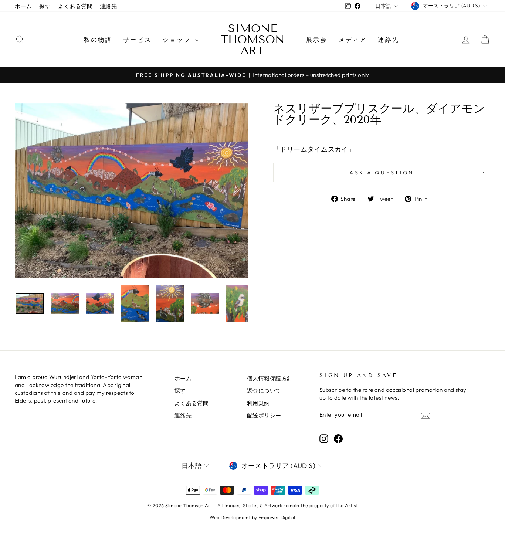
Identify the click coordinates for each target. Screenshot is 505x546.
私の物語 (98, 39)
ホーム (23, 6)
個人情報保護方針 (270, 378)
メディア (353, 39)
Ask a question (381, 172)
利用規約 (258, 403)
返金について (264, 390)
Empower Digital (276, 517)
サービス (137, 39)
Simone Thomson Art (253, 39)
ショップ (178, 39)
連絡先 (108, 6)
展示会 (317, 39)
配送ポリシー (264, 415)
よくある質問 (75, 6)
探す (45, 6)
